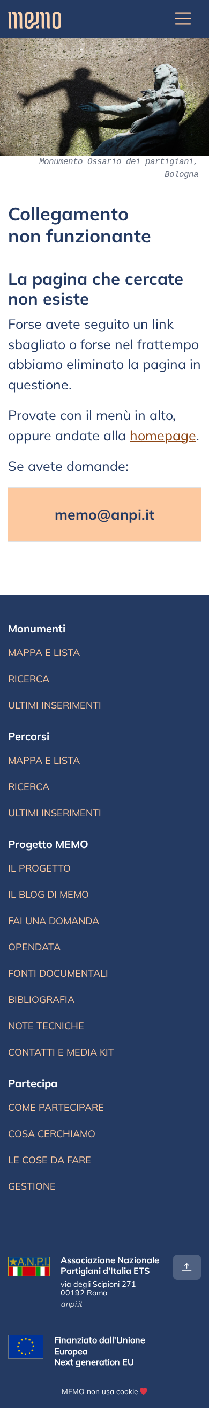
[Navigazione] (183, 19)
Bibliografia (41, 999)
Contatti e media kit (61, 1052)
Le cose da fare (49, 1160)
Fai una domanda (53, 921)
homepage (163, 435)
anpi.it (71, 1304)
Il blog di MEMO (48, 894)
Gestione (32, 1186)
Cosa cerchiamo (51, 1133)
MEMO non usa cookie (100, 1391)
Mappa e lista (46, 655)
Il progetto (39, 868)
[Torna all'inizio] (187, 1267)
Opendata (34, 947)
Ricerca (47, 681)
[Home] (34, 18)
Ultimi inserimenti (54, 708)
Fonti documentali (58, 973)
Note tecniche (46, 1026)
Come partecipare (56, 1107)
